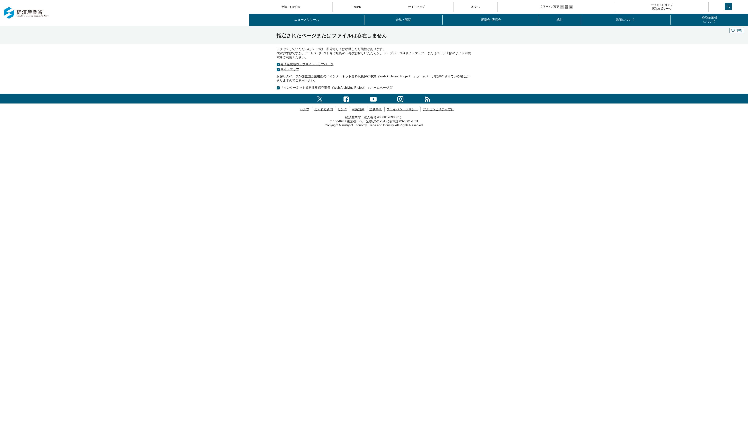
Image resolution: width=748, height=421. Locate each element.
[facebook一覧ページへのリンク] (346, 98)
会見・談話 (403, 19)
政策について (625, 19)
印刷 (739, 30)
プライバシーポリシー (402, 109)
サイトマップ (416, 6)
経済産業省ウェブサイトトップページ (306, 64)
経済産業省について (709, 19)
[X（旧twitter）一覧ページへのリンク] (320, 98)
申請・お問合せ (291, 6)
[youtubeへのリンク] (373, 98)
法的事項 (375, 109)
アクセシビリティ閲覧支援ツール (662, 7)
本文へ (475, 6)
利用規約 (358, 109)
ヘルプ (304, 109)
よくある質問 (323, 109)
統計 (560, 19)
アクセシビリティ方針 (438, 109)
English (356, 6)
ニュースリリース (306, 19)
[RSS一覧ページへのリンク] (427, 98)
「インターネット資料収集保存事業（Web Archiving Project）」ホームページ (334, 87)
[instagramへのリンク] (400, 98)
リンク (342, 109)
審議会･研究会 (491, 19)
